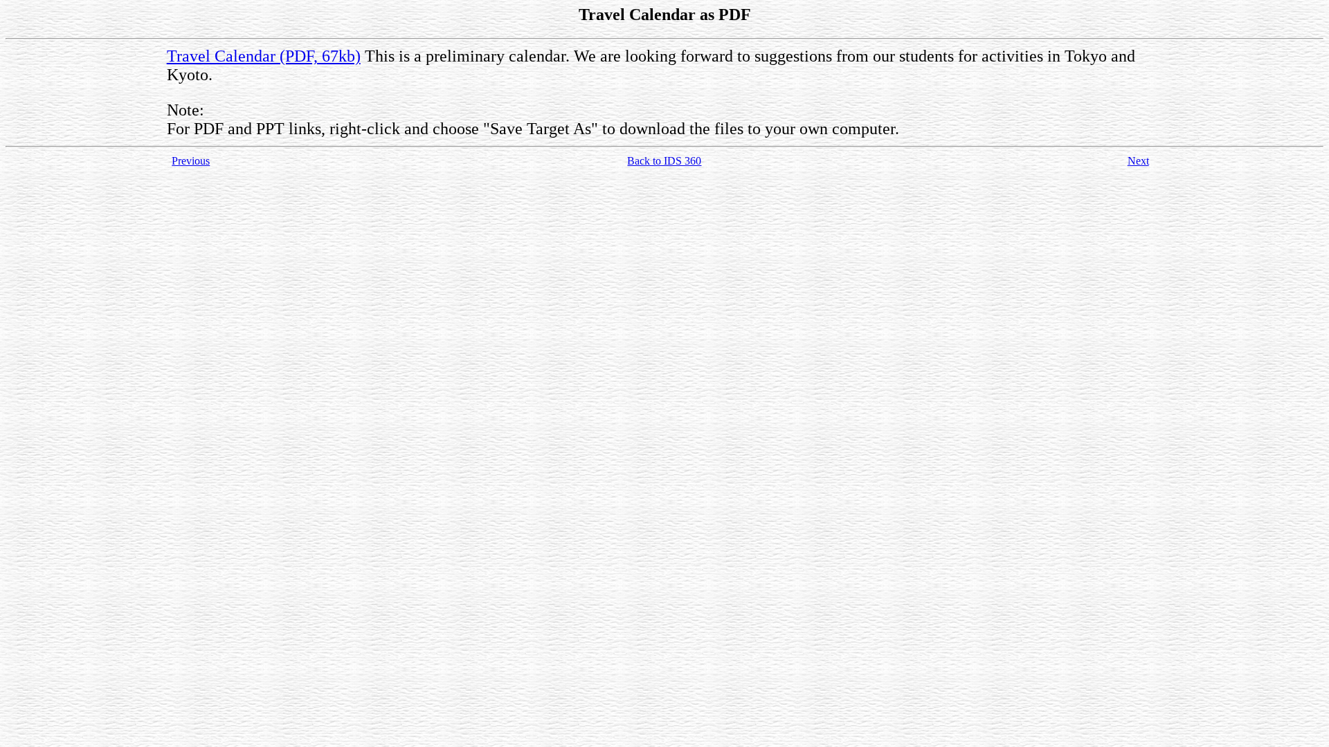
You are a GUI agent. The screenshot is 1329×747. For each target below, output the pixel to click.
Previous (191, 161)
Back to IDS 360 (664, 161)
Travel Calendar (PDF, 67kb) (264, 56)
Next (1138, 161)
